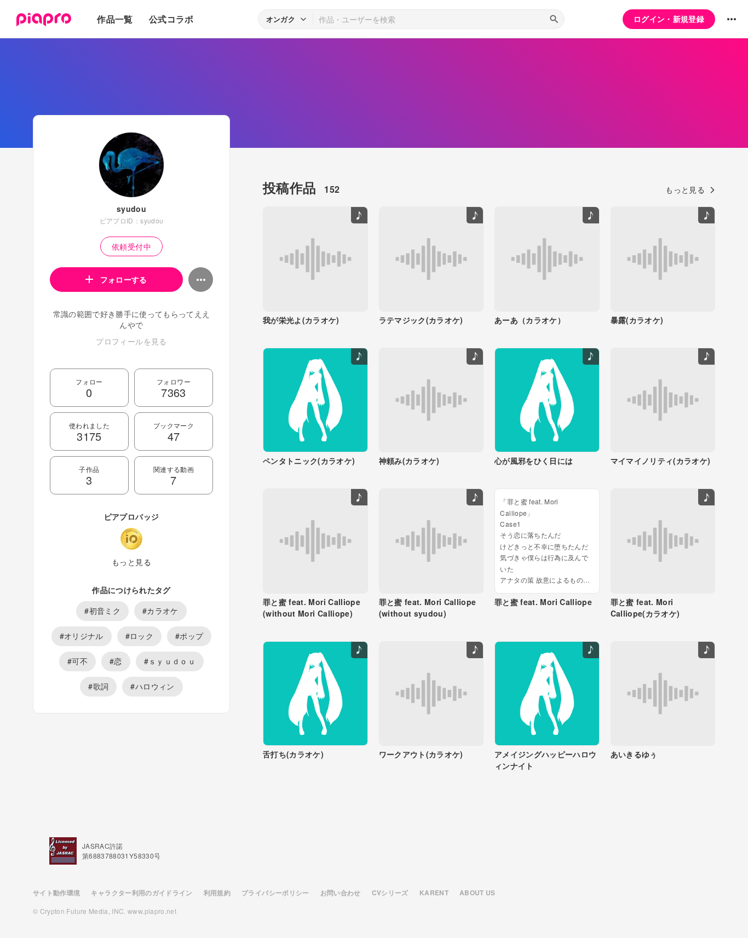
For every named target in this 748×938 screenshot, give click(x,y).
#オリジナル (81, 635)
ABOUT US (477, 892)
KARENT (433, 892)
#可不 (77, 660)
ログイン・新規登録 (669, 18)
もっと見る (131, 561)
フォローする (123, 279)
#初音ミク (102, 610)
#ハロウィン (152, 686)
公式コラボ (171, 19)
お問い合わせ (340, 892)
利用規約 (217, 892)
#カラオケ (160, 610)
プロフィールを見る (131, 341)
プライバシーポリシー (275, 892)
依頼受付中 (131, 246)
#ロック (139, 635)
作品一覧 (115, 19)
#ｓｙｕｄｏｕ (169, 660)
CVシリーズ (390, 892)
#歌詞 (98, 686)
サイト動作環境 (56, 892)
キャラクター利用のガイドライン (141, 892)
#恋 (116, 660)
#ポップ (189, 635)
